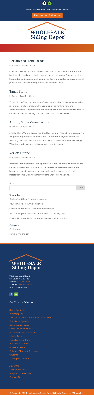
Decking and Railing (19, 325)
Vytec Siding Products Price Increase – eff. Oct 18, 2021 (37, 213)
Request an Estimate (47, 15)
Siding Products (17, 310)
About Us (14, 366)
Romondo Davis (18, 65)
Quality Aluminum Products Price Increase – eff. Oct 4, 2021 (39, 218)
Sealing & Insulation (19, 358)
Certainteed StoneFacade (26, 61)
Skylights (13, 355)
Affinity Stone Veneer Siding (29, 122)
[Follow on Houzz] (49, 3)
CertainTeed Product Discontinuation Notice (31, 209)
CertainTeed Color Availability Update (28, 199)
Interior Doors (16, 336)
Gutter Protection (18, 347)
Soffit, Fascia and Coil (20, 329)
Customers (14, 229)
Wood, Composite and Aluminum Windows (30, 317)
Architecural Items (18, 343)
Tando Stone (18, 91)
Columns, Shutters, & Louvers (24, 351)
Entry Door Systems (19, 321)
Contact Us (15, 377)
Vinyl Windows (16, 314)
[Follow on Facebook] (44, 3)
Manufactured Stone (20, 340)
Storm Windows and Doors (22, 332)
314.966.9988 (38, 10)
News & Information (19, 234)
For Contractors (17, 370)
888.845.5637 (62, 10)
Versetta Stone (19, 153)
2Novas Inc (77, 393)
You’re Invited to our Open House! (26, 204)
